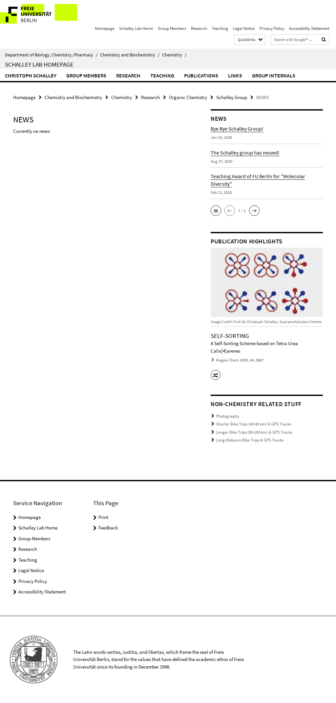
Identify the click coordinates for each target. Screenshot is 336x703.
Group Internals (273, 75)
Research (199, 28)
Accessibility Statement (309, 28)
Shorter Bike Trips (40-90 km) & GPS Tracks (253, 424)
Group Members (172, 28)
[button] (216, 210)
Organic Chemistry (188, 97)
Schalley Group (231, 97)
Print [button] (103, 517)
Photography (227, 416)
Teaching (220, 28)
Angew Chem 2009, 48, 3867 (239, 360)
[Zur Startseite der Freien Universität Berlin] (43, 14)
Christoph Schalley (30, 75)
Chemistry (174, 54)
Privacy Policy (272, 28)
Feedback (108, 528)
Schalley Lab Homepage (39, 64)
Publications (201, 75)
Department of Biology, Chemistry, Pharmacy (51, 54)
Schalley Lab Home (136, 28)
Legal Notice (244, 28)
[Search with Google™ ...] (324, 39)
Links (235, 75)
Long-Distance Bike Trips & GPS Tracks (250, 440)
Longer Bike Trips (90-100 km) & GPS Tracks (254, 432)
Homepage (104, 28)
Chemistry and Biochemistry (129, 54)
